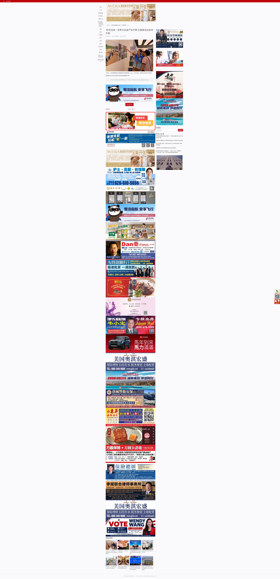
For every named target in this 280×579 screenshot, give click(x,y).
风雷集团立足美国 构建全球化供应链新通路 (166, 148)
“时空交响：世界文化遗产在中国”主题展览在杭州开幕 (138, 79)
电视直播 (100, 13)
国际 (100, 29)
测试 (149, 576)
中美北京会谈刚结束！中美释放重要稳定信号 (123, 567)
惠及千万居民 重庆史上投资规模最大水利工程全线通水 (147, 568)
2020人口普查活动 (100, 56)
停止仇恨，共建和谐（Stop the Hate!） (101, 24)
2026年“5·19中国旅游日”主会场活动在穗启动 (111, 567)
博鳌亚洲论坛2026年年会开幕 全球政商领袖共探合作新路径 (135, 568)
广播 (100, 10)
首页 (4, 1)
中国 (100, 35)
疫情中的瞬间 (101, 60)
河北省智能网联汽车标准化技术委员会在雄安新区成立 (135, 552)
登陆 (151, 576)
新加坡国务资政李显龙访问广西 (147, 551)
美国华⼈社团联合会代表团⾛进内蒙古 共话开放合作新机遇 (169, 140)
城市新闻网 (8, 1)
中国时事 (124, 25)
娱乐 (100, 43)
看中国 (100, 52)
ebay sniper (154, 576)
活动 (100, 49)
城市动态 (100, 46)
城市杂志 (100, 16)
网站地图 (146, 576)
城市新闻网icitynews (116, 25)
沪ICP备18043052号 (140, 576)
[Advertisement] (167, 180)
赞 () (130, 104)
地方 (100, 38)
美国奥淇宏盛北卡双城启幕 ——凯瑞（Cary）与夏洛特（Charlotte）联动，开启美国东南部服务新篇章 (168, 151)
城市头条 (100, 19)
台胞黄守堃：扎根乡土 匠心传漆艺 (123, 551)
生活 (100, 41)
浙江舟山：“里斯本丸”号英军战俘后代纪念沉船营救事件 (111, 552)
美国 (100, 32)
